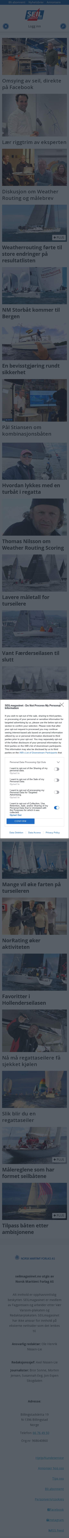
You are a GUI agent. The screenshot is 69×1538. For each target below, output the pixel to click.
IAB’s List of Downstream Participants (38, 752)
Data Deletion (16, 832)
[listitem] (34, 762)
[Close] (63, 706)
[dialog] (34, 769)
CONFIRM (20, 821)
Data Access (34, 832)
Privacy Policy (53, 832)
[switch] (56, 769)
